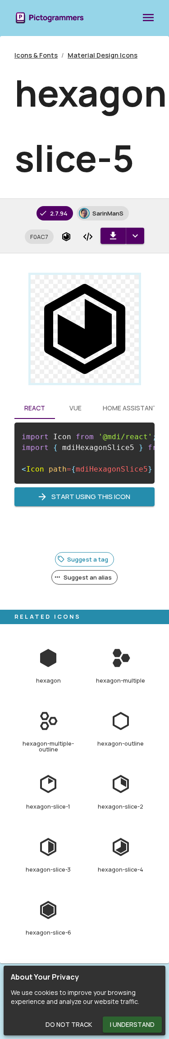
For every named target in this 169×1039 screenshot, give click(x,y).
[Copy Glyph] (66, 237)
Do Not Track (69, 1024)
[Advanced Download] (135, 236)
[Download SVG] (113, 236)
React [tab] (34, 408)
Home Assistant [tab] (130, 408)
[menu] (148, 18)
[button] (39, 236)
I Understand (132, 1024)
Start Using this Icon (90, 496)
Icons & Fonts (36, 55)
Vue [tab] (75, 408)
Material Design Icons (102, 55)
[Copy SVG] (88, 237)
